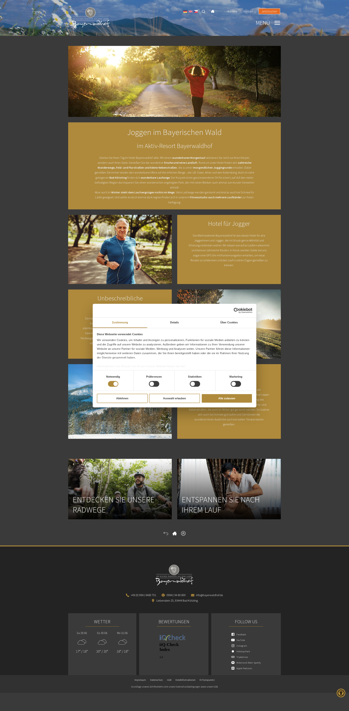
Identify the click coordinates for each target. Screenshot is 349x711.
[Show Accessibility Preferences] (341, 693)
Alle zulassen (226, 398)
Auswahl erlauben (174, 398)
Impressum (140, 680)
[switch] (154, 384)
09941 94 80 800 (176, 595)
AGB (169, 680)
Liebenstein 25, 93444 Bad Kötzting (177, 600)
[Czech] (196, 11)
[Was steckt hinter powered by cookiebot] (236, 310)
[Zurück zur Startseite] (174, 534)
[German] (185, 11)
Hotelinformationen (185, 680)
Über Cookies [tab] (229, 322)
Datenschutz (156, 680)
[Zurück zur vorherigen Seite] (166, 534)
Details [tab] (174, 322)
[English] (190, 11)
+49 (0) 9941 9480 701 (143, 595)
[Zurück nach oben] (183, 534)
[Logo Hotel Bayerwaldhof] (100, 18)
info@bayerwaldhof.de (209, 595)
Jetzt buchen (269, 11)
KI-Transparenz (207, 680)
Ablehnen (122, 398)
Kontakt (248, 11)
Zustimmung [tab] (120, 322)
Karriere (232, 11)
